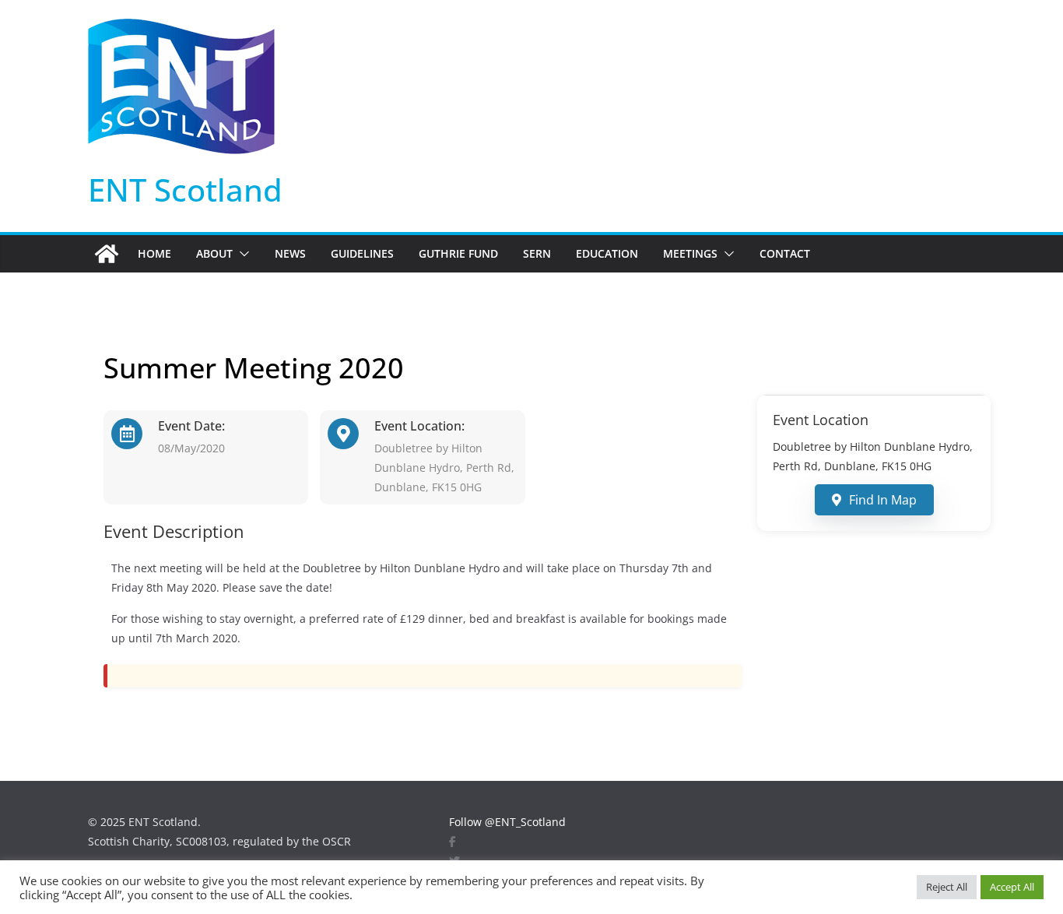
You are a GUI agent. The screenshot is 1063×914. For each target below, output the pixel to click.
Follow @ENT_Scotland (507, 821)
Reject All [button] (946, 887)
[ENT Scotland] (106, 253)
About (214, 253)
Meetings (690, 253)
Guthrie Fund (458, 253)
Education (607, 253)
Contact (785, 253)
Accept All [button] (1012, 887)
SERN (537, 253)
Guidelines (362, 253)
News (290, 253)
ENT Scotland (185, 189)
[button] (241, 254)
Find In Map (883, 499)
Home (154, 253)
